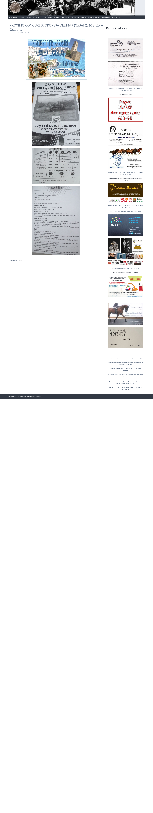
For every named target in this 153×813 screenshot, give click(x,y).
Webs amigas (116, 17)
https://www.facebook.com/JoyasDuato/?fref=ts (125, 272)
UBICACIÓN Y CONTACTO (78, 17)
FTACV (20, 260)
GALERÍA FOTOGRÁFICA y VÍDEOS (36, 17)
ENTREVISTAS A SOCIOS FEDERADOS (99, 17)
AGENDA (21, 17)
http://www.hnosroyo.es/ (126, 94)
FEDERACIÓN (13, 17)
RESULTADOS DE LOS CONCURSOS (58, 17)
